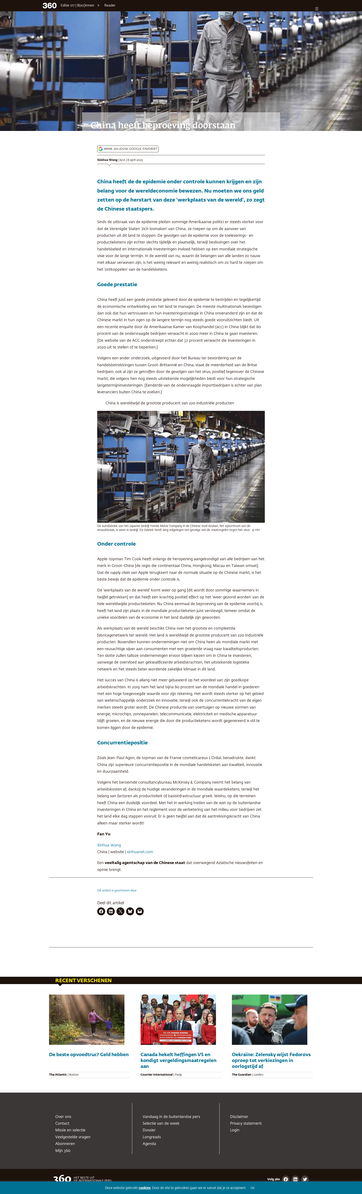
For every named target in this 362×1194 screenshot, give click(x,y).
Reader (109, 5)
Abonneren (65, 1144)
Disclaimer (239, 1117)
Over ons (63, 1117)
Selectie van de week (161, 1123)
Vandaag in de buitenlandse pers (171, 1117)
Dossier (149, 1130)
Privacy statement (246, 1123)
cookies (145, 1188)
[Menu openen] (316, 8)
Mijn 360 (62, 1151)
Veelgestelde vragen (72, 1137)
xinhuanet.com (140, 852)
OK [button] (253, 1188)
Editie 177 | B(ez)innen (77, 5)
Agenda (149, 1144)
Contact (62, 1123)
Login (234, 1130)
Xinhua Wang (107, 160)
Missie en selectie (70, 1130)
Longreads (152, 1137)
